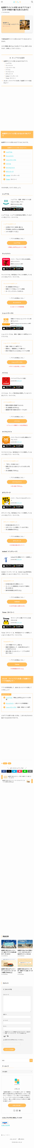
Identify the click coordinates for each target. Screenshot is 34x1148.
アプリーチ (19, 206)
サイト (4, 1026)
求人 (9, 763)
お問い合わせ (21, 1139)
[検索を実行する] (31, 1060)
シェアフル (9, 63)
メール (5, 1020)
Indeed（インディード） (12, 76)
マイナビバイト (10, 72)
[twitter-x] (14, 1111)
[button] (3, 771)
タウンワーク (9, 74)
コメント (6, 994)
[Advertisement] (17, 108)
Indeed (8, 175)
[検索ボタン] (32, 2)
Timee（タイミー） (11, 78)
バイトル (8, 69)
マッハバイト (9, 65)
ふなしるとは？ (17, 1105)
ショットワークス (10, 67)
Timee (8, 179)
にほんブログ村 (5, 1125)
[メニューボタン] (2, 2)
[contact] (20, 1111)
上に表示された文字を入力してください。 (13, 1039)
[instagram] (17, 1111)
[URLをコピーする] (30, 771)
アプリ (5, 763)
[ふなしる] (17, 2)
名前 (5, 1014)
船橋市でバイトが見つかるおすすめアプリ (16, 61)
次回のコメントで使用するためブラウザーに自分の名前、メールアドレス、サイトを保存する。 (17, 1032)
